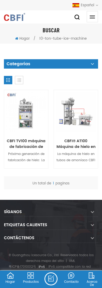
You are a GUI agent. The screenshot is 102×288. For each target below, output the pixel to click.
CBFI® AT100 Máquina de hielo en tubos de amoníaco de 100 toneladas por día (75, 144)
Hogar (24, 38)
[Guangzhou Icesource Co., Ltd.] (14, 17)
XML (72, 261)
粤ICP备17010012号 (22, 266)
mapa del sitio (52, 261)
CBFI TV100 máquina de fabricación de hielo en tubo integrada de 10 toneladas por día (26, 144)
